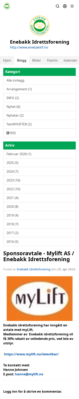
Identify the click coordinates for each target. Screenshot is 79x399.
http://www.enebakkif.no (29, 47)
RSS (12, 133)
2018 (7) (12, 224)
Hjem (7, 60)
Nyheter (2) (14, 115)
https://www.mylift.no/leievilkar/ (31, 354)
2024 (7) (12, 171)
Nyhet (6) (13, 106)
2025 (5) (12, 162)
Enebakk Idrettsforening (33, 269)
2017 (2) (12, 233)
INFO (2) (12, 98)
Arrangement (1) (19, 89)
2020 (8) (12, 206)
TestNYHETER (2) (19, 124)
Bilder (36, 60)
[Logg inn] (64, 6)
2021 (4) (12, 198)
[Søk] (57, 6)
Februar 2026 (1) (18, 154)
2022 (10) (13, 189)
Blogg (21, 60)
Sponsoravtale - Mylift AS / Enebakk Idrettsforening (38, 256)
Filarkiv (52, 60)
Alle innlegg (15, 80)
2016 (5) (12, 241)
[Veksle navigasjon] (72, 6)
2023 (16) (13, 180)
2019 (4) (12, 215)
